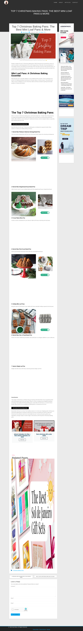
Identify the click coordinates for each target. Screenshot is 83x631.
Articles (68, 2)
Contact (75, 2)
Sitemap (48, 629)
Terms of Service (42, 629)
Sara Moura (25, 32)
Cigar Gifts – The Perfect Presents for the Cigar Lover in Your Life (66, 89)
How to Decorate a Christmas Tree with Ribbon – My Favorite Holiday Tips (66, 84)
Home (55, 2)
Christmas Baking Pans (18, 570)
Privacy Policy (36, 629)
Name (12, 598)
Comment (13, 586)
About (61, 2)
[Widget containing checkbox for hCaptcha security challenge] (19, 609)
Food (42, 32)
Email (12, 603)
